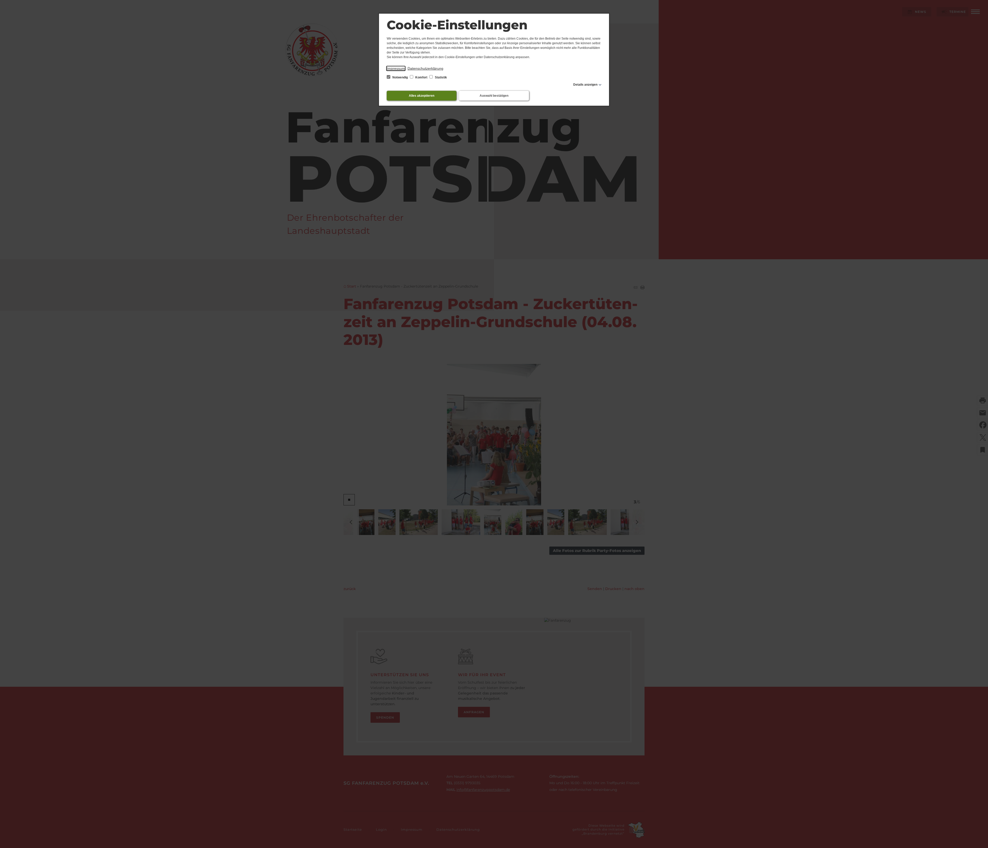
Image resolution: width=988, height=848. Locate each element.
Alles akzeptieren (421, 95)
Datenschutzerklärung (425, 68)
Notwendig (400, 77)
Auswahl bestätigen (494, 95)
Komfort (421, 77)
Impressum (396, 68)
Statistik (440, 77)
